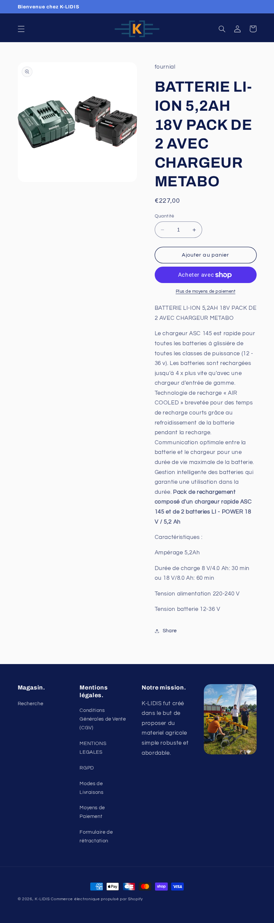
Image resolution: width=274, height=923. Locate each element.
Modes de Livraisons (91, 788)
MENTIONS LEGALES (93, 748)
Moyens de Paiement (92, 812)
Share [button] (170, 630)
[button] (21, 28)
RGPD (87, 767)
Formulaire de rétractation (96, 836)
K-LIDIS (42, 899)
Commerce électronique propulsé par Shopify (97, 899)
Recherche (30, 703)
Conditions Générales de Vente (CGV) (103, 719)
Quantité (164, 216)
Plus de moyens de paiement (206, 291)
